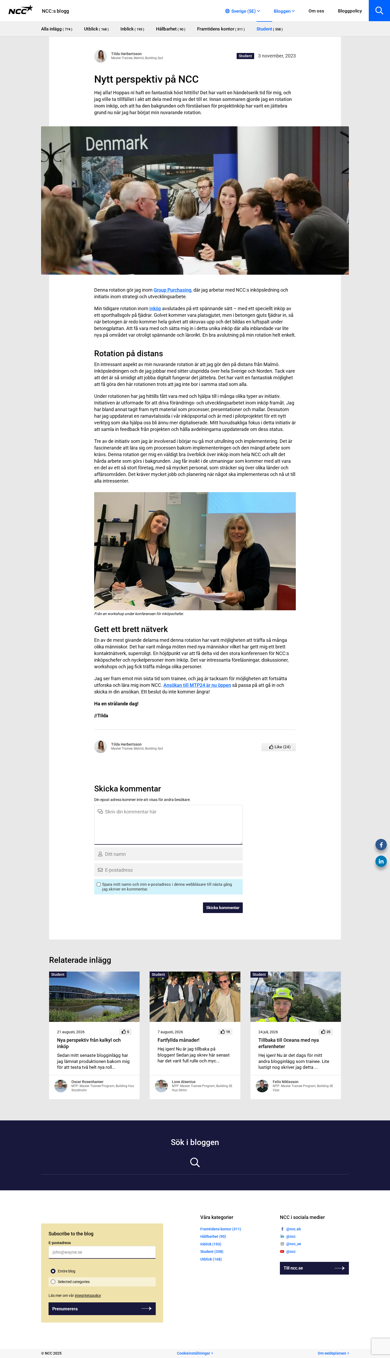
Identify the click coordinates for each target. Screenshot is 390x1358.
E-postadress (60, 1243)
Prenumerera (65, 1308)
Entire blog (66, 1271)
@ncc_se (293, 1244)
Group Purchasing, (173, 290)
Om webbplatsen (332, 1353)
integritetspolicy (88, 1295)
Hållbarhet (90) (213, 1236)
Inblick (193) (210, 1244)
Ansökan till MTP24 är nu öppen (197, 685)
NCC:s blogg (55, 11)
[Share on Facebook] (381, 844)
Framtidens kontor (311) (220, 1229)
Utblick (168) (211, 1259)
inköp (155, 308)
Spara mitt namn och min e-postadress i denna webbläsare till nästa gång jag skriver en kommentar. (167, 887)
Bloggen (282, 11)
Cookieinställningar (193, 1353)
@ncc (291, 1236)
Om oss (316, 11)
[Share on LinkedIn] (381, 861)
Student (245, 56)
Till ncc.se (293, 1268)
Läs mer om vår (75, 1295)
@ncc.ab (293, 1229)
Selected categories (74, 1282)
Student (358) (211, 1251)
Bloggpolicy (350, 11)
